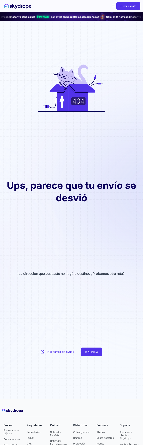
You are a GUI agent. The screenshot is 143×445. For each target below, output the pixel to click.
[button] (113, 6)
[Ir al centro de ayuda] (42, 351)
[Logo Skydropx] (18, 6)
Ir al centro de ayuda (60, 351)
